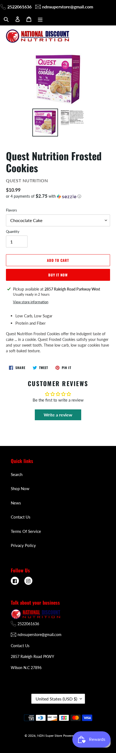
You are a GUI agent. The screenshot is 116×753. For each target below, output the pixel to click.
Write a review (58, 414)
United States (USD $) (56, 698)
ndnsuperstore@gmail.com (67, 6)
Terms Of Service (26, 531)
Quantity (12, 231)
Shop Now (20, 488)
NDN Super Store (49, 736)
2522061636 (19, 6)
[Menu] (40, 19)
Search (16, 474)
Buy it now (58, 275)
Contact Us (20, 516)
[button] (43, 196)
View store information (30, 302)
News (16, 502)
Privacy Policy (23, 545)
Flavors (11, 210)
